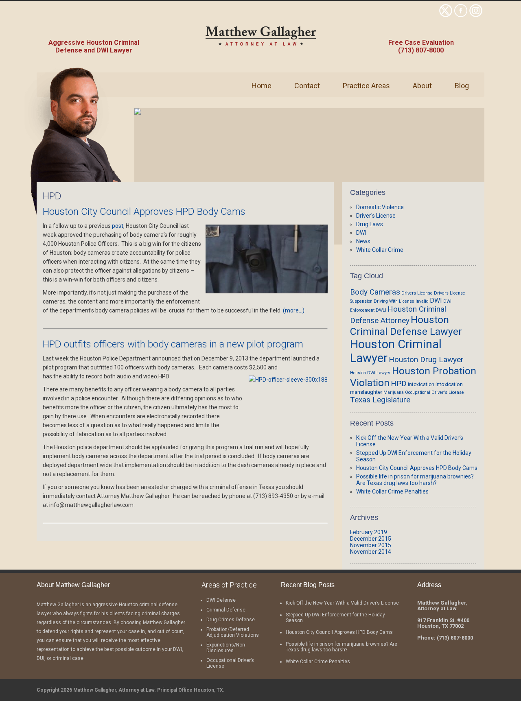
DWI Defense (221, 600)
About (422, 85)
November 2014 (370, 551)
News (363, 241)
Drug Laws (369, 224)
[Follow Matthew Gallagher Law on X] (445, 15)
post (117, 226)
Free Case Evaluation (421, 42)
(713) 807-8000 (421, 50)
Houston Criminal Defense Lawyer (406, 325)
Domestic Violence (380, 207)
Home (261, 85)
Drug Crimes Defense (230, 619)
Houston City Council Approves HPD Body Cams (144, 211)
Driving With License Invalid (401, 301)
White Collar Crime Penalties (392, 491)
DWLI (381, 310)
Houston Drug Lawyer (426, 359)
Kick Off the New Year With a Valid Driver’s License (342, 603)
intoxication (421, 384)
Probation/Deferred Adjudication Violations (232, 632)
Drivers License (417, 293)
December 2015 (370, 538)
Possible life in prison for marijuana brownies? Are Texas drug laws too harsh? (415, 479)
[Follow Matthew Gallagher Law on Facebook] (460, 15)
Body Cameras (375, 292)
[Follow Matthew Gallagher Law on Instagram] (475, 15)
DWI (361, 232)
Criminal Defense (225, 610)
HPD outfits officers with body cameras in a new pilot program (173, 344)
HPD (399, 383)
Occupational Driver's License (434, 392)
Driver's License (376, 215)
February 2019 (368, 532)
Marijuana (393, 392)
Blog (462, 85)
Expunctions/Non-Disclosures (226, 647)
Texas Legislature (380, 399)
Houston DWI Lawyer (370, 373)
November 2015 (370, 545)
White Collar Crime (379, 250)
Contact (307, 85)
